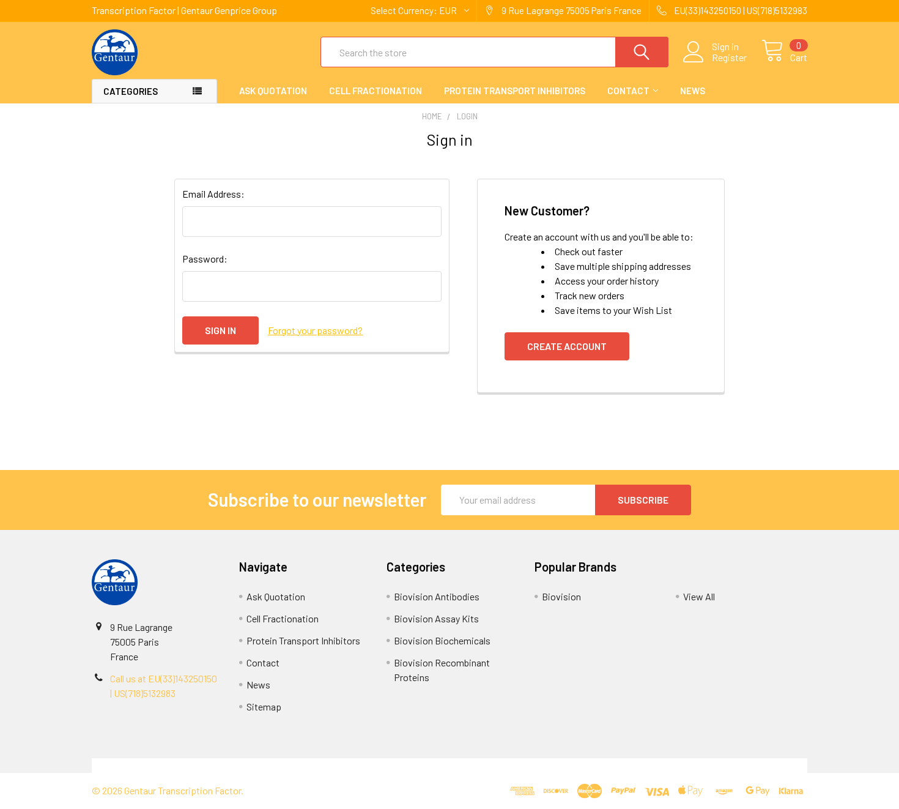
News (692, 90)
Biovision (561, 596)
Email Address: (213, 193)
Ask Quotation (273, 90)
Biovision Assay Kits (436, 618)
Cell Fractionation (375, 90)
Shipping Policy (359, 765)
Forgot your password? (315, 330)
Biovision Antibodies (436, 596)
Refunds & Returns (539, 765)
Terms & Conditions (181, 765)
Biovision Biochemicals (442, 640)
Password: (205, 258)
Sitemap (263, 706)
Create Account (567, 346)
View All (699, 596)
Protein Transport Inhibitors (514, 90)
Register (729, 57)
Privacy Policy (718, 765)
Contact (628, 90)
